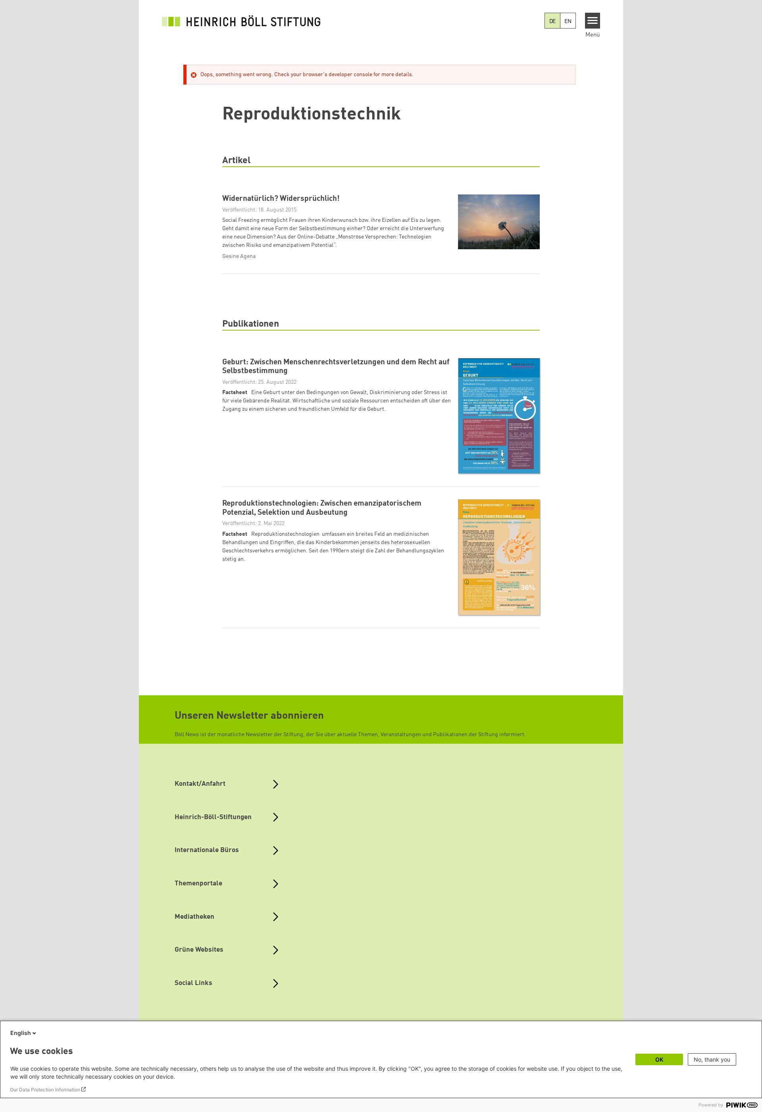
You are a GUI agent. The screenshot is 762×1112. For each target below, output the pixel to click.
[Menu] (592, 21)
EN (568, 21)
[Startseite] (241, 21)
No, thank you (712, 1059)
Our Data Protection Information (45, 1090)
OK (659, 1059)
